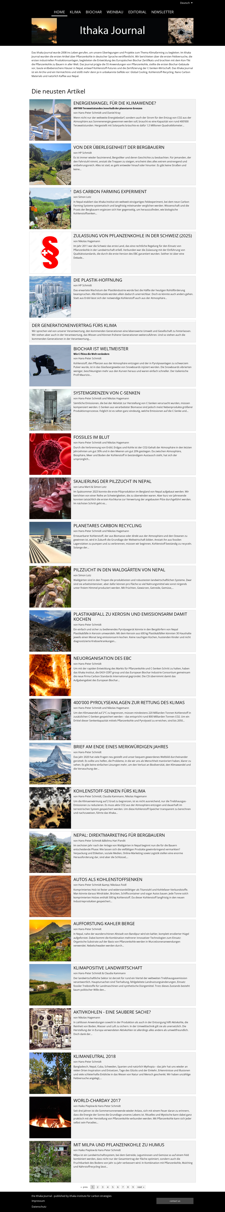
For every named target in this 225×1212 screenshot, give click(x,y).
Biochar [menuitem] (94, 11)
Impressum (38, 1201)
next (141, 1187)
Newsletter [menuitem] (162, 11)
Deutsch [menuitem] (185, 3)
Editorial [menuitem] (137, 11)
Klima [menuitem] (75, 11)
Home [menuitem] (59, 11)
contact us (175, 1200)
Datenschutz (39, 1206)
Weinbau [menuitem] (115, 11)
